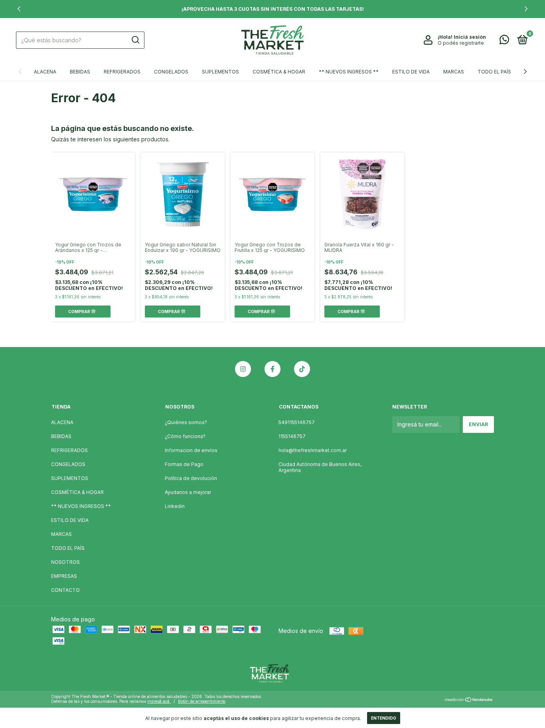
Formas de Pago (184, 464)
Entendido (383, 718)
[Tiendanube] (469, 699)
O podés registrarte (461, 43)
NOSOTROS (65, 562)
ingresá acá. (159, 701)
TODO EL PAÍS (494, 72)
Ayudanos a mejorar (188, 492)
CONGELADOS (171, 72)
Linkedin (175, 506)
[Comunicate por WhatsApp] (504, 41)
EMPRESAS (64, 576)
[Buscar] (135, 40)
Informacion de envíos (191, 450)
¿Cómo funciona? (185, 436)
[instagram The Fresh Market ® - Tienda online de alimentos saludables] (243, 369)
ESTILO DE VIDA (411, 72)
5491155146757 (296, 422)
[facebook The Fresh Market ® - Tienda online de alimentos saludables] (272, 369)
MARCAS (453, 72)
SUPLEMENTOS (220, 72)
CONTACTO (65, 590)
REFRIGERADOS (122, 72)
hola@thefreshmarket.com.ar (312, 450)
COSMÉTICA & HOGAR (279, 72)
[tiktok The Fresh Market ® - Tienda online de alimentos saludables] (302, 369)
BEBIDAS (80, 72)
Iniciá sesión (470, 37)
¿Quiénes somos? (186, 422)
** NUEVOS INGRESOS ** (349, 72)
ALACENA (45, 72)
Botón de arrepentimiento (201, 701)
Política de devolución (191, 478)
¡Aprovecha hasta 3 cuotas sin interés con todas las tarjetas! (273, 9)
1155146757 (292, 436)
